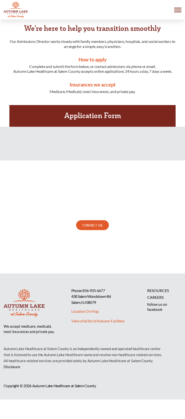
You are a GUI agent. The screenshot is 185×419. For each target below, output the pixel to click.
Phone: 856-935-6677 (88, 290)
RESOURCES (158, 290)
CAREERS (155, 297)
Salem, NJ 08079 (83, 302)
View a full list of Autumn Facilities (98, 321)
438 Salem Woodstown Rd (91, 296)
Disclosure (12, 367)
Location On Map (85, 311)
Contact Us (92, 225)
